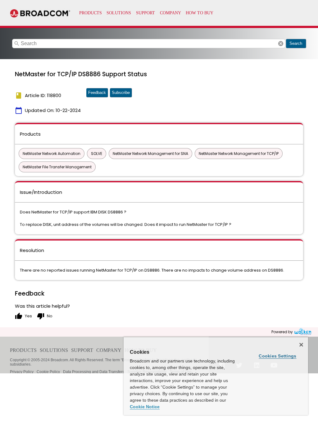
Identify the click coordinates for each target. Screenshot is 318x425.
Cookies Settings (277, 355)
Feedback (97, 92)
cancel (281, 43)
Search (295, 43)
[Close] (301, 345)
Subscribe (121, 92)
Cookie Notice (145, 406)
